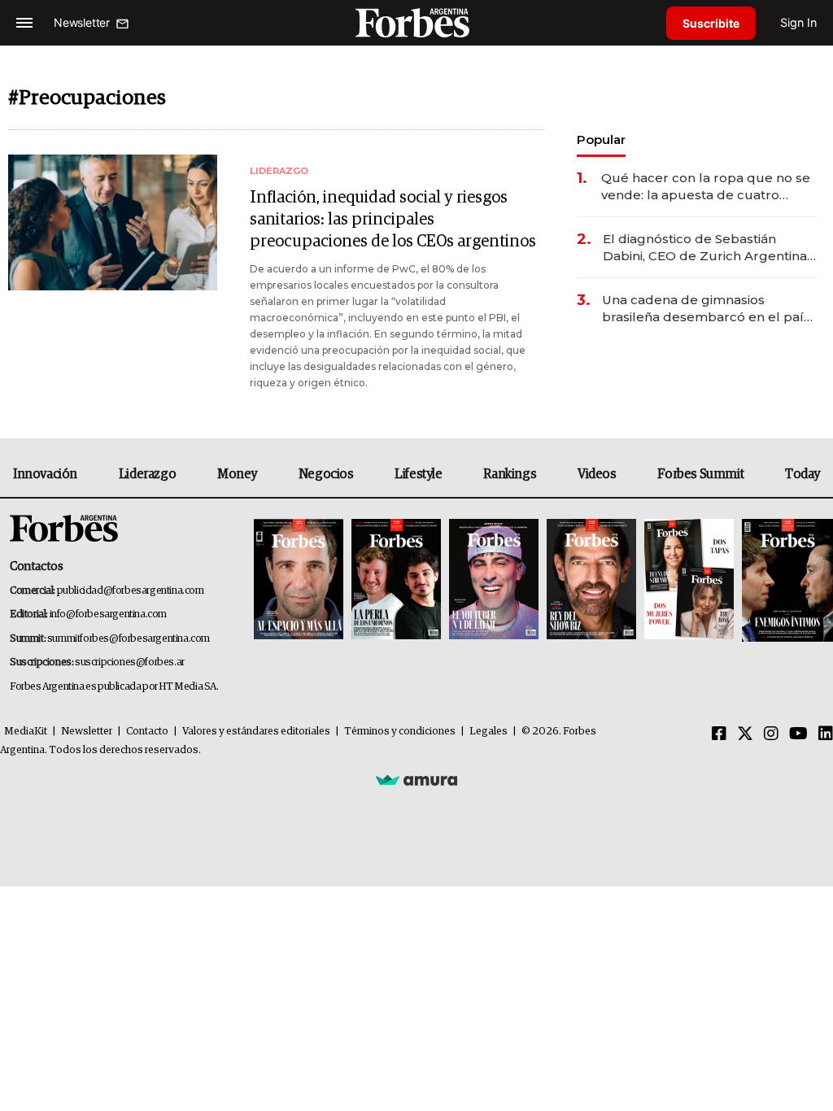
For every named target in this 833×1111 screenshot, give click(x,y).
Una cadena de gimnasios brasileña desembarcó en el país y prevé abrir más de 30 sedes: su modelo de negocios (708, 308)
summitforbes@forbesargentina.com (128, 639)
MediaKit (25, 731)
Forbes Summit (700, 474)
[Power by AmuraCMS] (416, 779)
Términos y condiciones (400, 731)
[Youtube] (798, 734)
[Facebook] (719, 734)
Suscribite (711, 23)
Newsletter (86, 731)
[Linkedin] (825, 734)
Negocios (326, 474)
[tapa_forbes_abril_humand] (396, 580)
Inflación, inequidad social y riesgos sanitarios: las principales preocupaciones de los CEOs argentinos (393, 220)
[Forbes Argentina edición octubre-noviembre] (689, 580)
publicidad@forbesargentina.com (130, 591)
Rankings (509, 474)
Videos (597, 474)
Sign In (798, 22)
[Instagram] (771, 734)
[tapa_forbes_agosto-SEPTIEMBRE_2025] (785, 580)
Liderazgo (147, 474)
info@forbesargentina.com (108, 614)
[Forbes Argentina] (416, 22)
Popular (601, 139)
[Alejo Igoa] (494, 580)
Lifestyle (418, 474)
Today (802, 474)
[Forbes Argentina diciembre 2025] (591, 580)
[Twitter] (745, 734)
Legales (488, 731)
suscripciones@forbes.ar (130, 662)
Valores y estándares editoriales (256, 731)
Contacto (147, 731)
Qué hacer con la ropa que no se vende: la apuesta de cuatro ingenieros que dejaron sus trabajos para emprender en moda (705, 186)
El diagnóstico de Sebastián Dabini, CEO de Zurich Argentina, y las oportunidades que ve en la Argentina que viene (706, 247)
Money (237, 474)
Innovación (45, 474)
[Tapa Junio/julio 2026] (298, 580)
